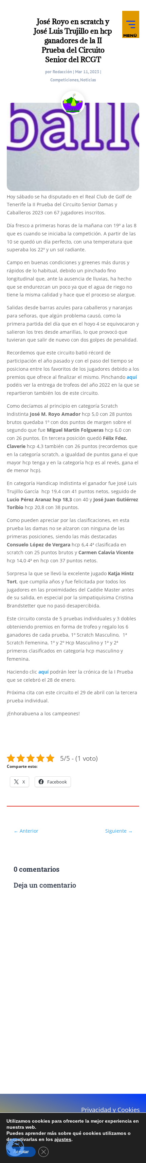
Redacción (62, 72)
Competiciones (64, 80)
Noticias (88, 80)
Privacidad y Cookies (110, 1110)
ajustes (62, 1139)
